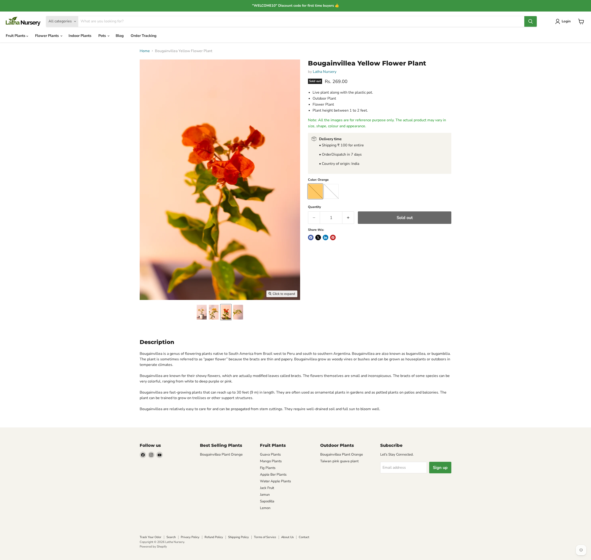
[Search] (530, 21)
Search (171, 537)
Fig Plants (267, 467)
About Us (287, 537)
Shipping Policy (238, 537)
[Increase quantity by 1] (348, 217)
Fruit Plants (16, 35)
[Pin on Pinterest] (333, 237)
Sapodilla (267, 501)
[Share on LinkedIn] (325, 237)
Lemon (265, 508)
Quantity (314, 207)
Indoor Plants (80, 35)
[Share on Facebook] (311, 237)
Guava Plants (270, 454)
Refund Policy (214, 537)
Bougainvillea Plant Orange (221, 454)
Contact (304, 537)
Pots (102, 35)
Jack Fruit (267, 488)
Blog (120, 35)
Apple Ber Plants (273, 474)
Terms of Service (265, 537)
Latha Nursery (324, 71)
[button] (201, 312)
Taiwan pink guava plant (339, 461)
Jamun (265, 494)
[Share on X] (318, 237)
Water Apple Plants (275, 481)
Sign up (440, 467)
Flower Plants (47, 35)
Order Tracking (144, 35)
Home (145, 51)
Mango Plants (271, 461)
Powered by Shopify (153, 547)
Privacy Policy (190, 537)
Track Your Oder (150, 537)
